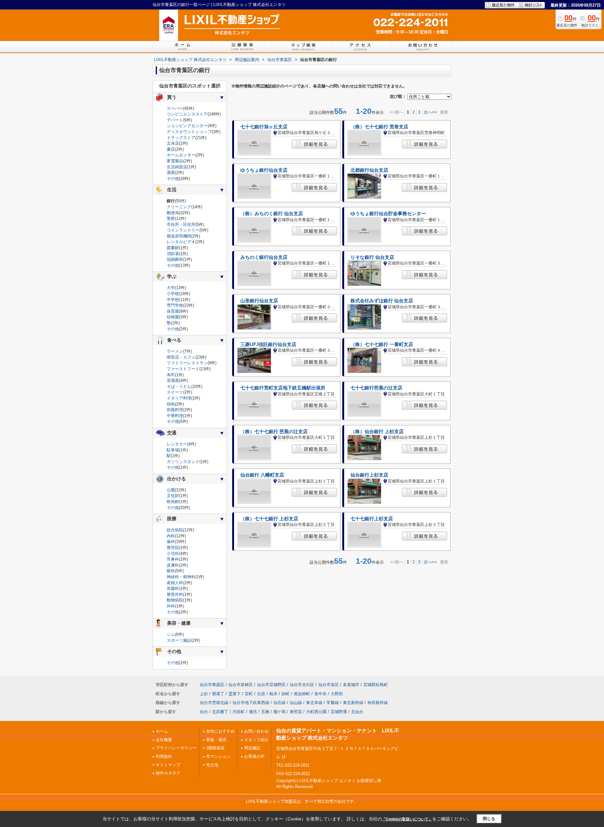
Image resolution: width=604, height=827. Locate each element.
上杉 (204, 693)
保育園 (173, 311)
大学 (171, 287)
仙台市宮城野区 (271, 684)
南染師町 (302, 693)
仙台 (204, 711)
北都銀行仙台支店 (369, 170)
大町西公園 (316, 711)
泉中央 (320, 693)
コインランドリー (183, 230)
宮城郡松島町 (375, 684)
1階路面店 (215, 748)
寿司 (171, 374)
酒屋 (171, 172)
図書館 (173, 247)
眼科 (171, 570)
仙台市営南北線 (214, 702)
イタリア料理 (179, 398)
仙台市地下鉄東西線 (250, 702)
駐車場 (173, 450)
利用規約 (164, 756)
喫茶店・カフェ (181, 357)
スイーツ (175, 392)
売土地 (212, 765)
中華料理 (175, 415)
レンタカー (177, 444)
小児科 (173, 553)
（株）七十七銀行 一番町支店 (381, 344)
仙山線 (296, 702)
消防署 (173, 253)
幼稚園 (173, 317)
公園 (171, 490)
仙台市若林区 (240, 684)
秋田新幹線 (377, 702)
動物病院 (175, 600)
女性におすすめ (220, 731)
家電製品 (175, 161)
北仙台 (357, 711)
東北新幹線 (353, 702)
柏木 (273, 693)
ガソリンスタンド (183, 461)
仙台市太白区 (302, 684)
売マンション (218, 756)
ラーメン (175, 351)
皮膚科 (173, 565)
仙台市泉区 (328, 684)
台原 (261, 693)
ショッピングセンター (187, 125)
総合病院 (175, 530)
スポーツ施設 (179, 640)
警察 (171, 218)
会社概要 (164, 739)
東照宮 (296, 711)
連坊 (253, 711)
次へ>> (430, 112)
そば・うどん (179, 386)
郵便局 (173, 212)
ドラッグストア (181, 137)
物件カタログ (168, 773)
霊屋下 (234, 693)
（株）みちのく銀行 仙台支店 (271, 213)
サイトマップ (168, 765)
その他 (173, 178)
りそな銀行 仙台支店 (372, 257)
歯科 (171, 541)
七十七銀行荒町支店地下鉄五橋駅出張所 (282, 387)
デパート (175, 120)
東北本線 (314, 702)
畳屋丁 (218, 693)
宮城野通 (339, 711)
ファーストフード (183, 368)
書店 (171, 149)
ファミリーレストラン (187, 362)
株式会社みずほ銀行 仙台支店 (381, 300)
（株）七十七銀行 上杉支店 (269, 518)
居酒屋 (173, 380)
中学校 (173, 299)
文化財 (173, 495)
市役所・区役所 (181, 224)
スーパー (175, 108)
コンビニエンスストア (187, 114)
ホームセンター (181, 155)
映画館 (173, 501)
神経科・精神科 (181, 576)
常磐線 (333, 702)
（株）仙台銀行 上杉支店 (377, 431)
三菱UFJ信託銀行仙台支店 (268, 344)
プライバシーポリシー (176, 748)
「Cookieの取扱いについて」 (407, 819)
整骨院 (173, 547)
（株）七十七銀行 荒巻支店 (379, 126)
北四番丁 (220, 711)
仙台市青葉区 (212, 684)
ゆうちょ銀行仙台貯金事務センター (388, 213)
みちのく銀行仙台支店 (264, 257)
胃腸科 (173, 588)
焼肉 (171, 404)
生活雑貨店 (177, 167)
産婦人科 (175, 582)
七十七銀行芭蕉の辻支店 (376, 387)
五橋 (265, 711)
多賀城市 (351, 684)
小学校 (173, 293)
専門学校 (175, 305)
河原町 (238, 711)
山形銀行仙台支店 (259, 300)
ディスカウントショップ (189, 131)
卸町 (286, 693)
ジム (171, 634)
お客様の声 (254, 756)
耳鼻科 (173, 559)
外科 (171, 606)
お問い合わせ (256, 731)
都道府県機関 (179, 236)
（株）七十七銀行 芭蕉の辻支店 (274, 431)
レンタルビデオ (181, 241)
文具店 (173, 143)
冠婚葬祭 (175, 259)
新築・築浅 (216, 739)
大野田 (337, 693)
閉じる (489, 818)
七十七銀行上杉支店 (371, 518)
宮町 (249, 693)
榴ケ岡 (279, 711)
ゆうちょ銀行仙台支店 (264, 170)
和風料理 (175, 409)
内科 (171, 536)
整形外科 (175, 594)
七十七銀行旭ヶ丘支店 (264, 126)
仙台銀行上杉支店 (369, 475)
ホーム (162, 731)
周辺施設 (252, 748)
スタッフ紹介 (256, 739)
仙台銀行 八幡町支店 (262, 475)
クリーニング (179, 206)
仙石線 (279, 702)
